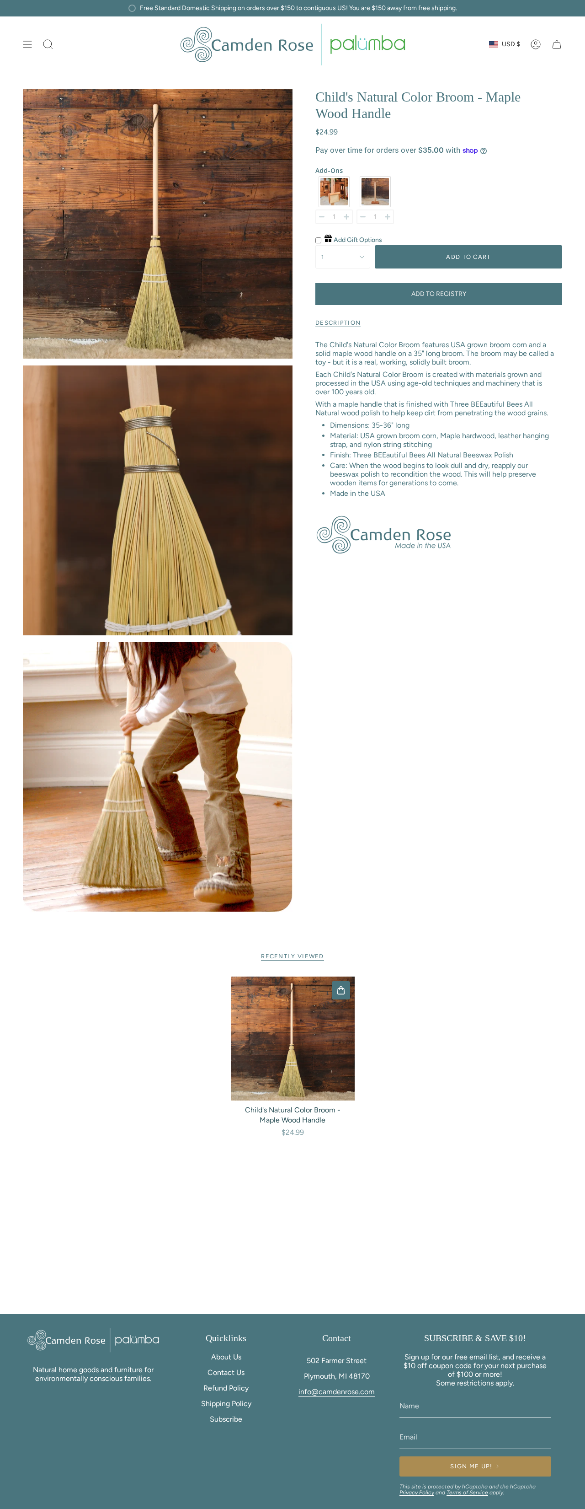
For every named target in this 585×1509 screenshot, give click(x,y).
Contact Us (226, 1372)
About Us (226, 1357)
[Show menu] (27, 44)
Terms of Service (467, 1492)
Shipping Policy (226, 1403)
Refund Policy (226, 1388)
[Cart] (556, 44)
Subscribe (226, 1419)
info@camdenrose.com (336, 1391)
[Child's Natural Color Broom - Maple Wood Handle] (293, 1039)
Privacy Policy (416, 1492)
